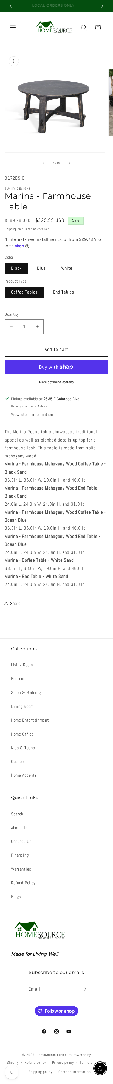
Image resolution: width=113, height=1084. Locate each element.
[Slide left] (44, 163)
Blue (41, 268)
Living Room (22, 665)
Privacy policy (63, 1062)
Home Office (22, 734)
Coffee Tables (24, 292)
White (67, 268)
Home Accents (24, 775)
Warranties (21, 869)
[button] (13, 28)
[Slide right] (69, 163)
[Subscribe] (84, 989)
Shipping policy (40, 1072)
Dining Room (22, 706)
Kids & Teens (23, 748)
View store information (32, 414)
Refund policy (35, 1062)
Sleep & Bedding (26, 692)
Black (16, 268)
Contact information (74, 1072)
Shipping (10, 229)
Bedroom (19, 678)
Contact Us (21, 841)
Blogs (16, 896)
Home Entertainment (30, 720)
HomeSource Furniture (54, 1055)
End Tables (63, 292)
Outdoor (18, 761)
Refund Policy (23, 883)
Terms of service (93, 1062)
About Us (19, 828)
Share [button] (15, 603)
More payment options (56, 381)
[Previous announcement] (11, 6)
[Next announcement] (102, 6)
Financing (20, 855)
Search (17, 814)
